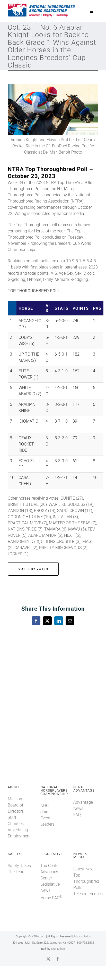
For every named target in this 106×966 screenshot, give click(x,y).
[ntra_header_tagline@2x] (42, 5)
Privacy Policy (82, 936)
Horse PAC (51, 897)
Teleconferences (88, 893)
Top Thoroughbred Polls (86, 881)
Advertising (18, 829)
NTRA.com (38, 936)
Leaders (47, 824)
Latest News (84, 869)
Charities (16, 823)
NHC (44, 805)
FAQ (77, 814)
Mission (15, 798)
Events (46, 818)
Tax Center (50, 865)
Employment (19, 836)
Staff (12, 817)
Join (44, 811)
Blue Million (58, 949)
